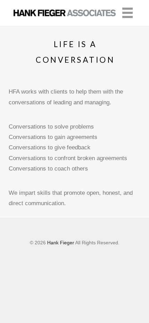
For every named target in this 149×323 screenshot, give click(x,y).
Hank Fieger (60, 242)
